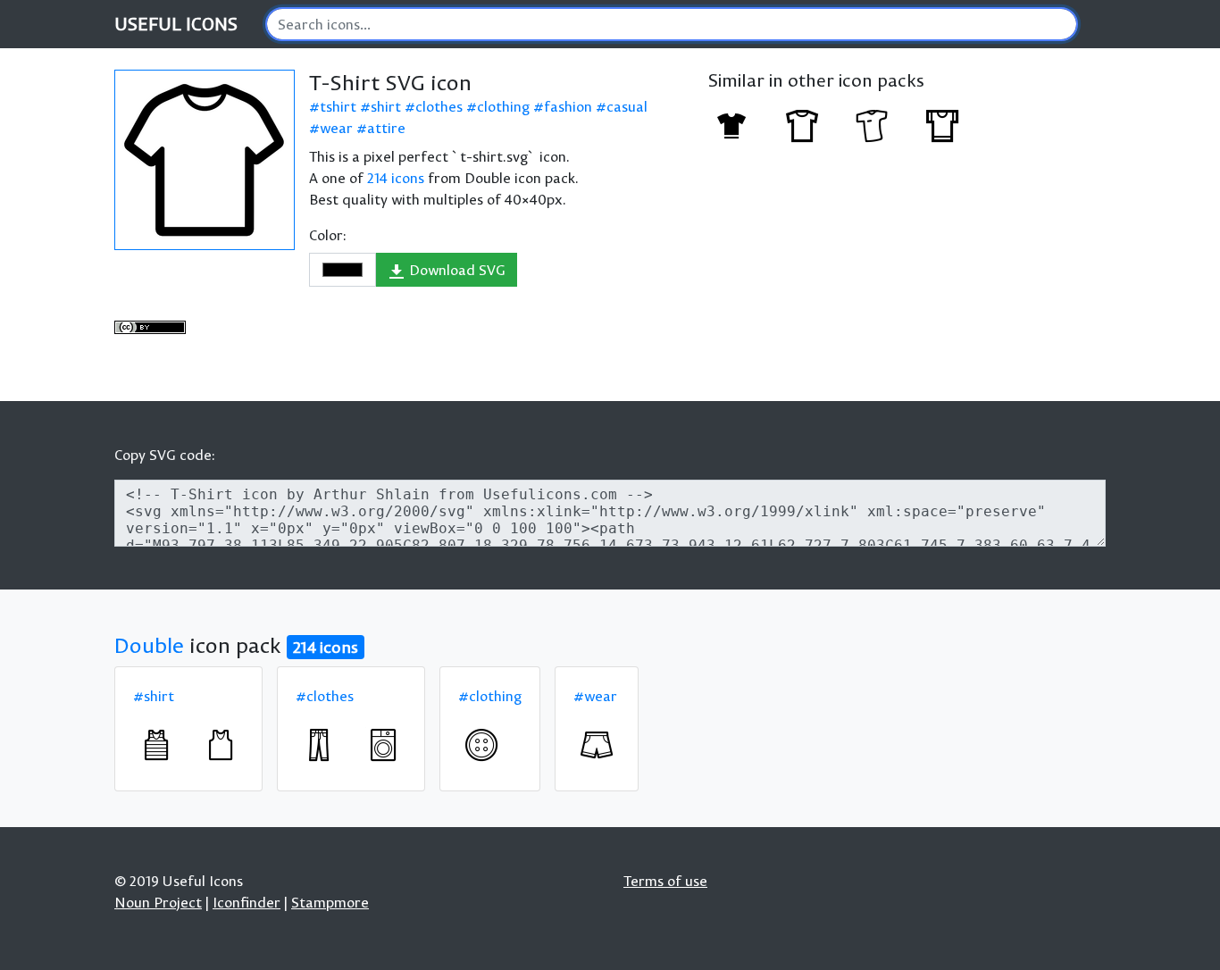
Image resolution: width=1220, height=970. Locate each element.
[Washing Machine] (383, 745)
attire (386, 128)
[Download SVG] (204, 160)
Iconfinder (246, 902)
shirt (386, 106)
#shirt (153, 696)
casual (627, 106)
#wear (595, 696)
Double (149, 644)
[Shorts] (596, 745)
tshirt (338, 106)
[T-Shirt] (731, 126)
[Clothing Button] (481, 745)
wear (336, 128)
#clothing (490, 696)
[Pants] (319, 745)
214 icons (395, 178)
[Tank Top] (156, 745)
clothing (503, 106)
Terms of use (665, 881)
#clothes (325, 696)
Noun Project (158, 902)
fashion (568, 106)
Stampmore (330, 902)
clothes (439, 106)
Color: (328, 235)
